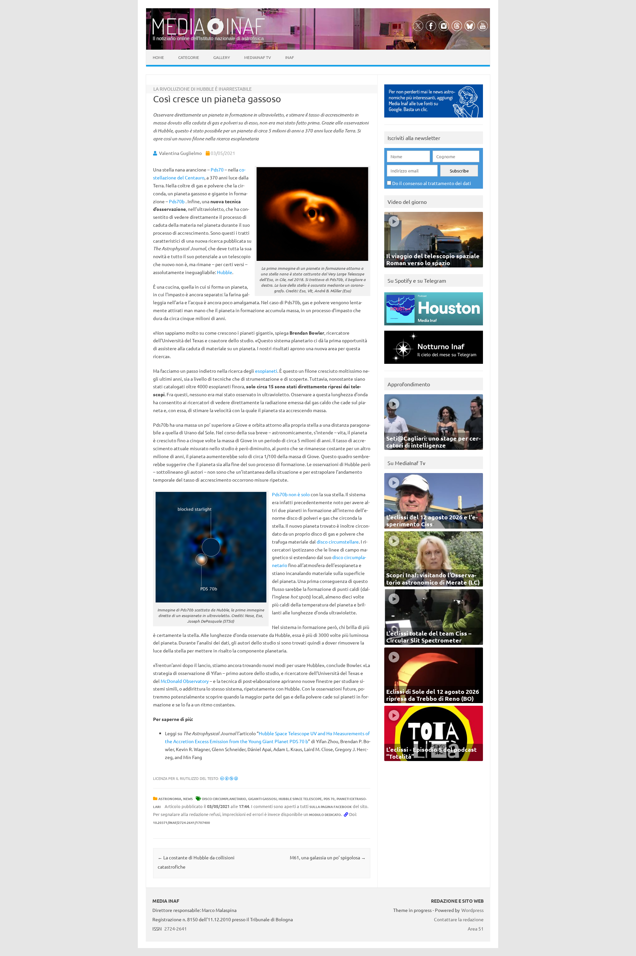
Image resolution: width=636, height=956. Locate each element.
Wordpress (472, 910)
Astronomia (169, 798)
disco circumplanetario (224, 798)
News (188, 798)
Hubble (224, 272)
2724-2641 (175, 929)
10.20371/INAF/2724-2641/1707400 (181, 822)
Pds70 (217, 169)
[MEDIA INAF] (209, 33)
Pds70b (177, 201)
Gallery (221, 57)
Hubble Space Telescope (300, 798)
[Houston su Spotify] (433, 327)
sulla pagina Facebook (330, 806)
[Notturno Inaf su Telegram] (433, 365)
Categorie (188, 57)
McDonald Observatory (185, 681)
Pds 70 (329, 798)
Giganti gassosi (262, 798)
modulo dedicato (325, 814)
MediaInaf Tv (257, 57)
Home (158, 57)
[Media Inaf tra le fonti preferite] (433, 119)
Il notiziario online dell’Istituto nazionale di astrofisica (208, 38)
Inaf (289, 57)
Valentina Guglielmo (180, 153)
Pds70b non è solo (291, 494)
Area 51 (476, 929)
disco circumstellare (338, 542)
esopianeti (266, 371)
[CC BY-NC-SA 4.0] (229, 778)
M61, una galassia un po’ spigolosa (328, 857)
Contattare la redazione (459, 919)
